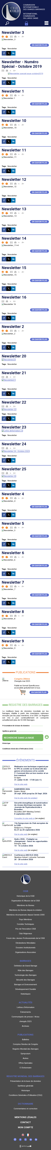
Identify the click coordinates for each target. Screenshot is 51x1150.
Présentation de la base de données (16, 726)
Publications (25, 1034)
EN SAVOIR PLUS (38, 692)
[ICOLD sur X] (25, 1140)
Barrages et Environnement (25, 984)
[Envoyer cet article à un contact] (11, 36)
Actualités (25, 1002)
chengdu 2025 (25, 1021)
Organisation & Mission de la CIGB (25, 901)
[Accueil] (28, 1136)
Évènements (25, 1012)
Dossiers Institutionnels (25, 947)
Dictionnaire (25, 1103)
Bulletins (25, 1039)
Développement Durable (25, 989)
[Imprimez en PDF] (15, 36)
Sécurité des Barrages (25, 980)
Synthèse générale (9, 731)
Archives (25, 1026)
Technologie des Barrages (26, 975)
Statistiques (25, 994)
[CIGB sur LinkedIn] (30, 1140)
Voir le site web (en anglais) (25, 798)
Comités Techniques (25, 924)
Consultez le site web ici (24, 818)
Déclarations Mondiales (25, 943)
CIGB (25, 891)
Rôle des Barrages (25, 970)
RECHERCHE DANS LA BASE (19, 737)
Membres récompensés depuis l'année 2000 (25, 915)
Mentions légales (25, 1117)
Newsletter (12, 49)
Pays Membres (25, 919)
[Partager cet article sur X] (8, 53)
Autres (25, 1058)
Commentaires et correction (25, 1109)
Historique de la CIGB (25, 896)
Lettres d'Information (25, 1007)
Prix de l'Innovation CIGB (25, 929)
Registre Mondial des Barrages (25, 1049)
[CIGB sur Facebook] (20, 1140)
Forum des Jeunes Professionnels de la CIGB (25, 938)
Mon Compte (25, 1127)
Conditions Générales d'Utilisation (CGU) (17, 749)
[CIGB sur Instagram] (15, 1140)
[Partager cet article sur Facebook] (4, 53)
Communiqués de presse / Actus (25, 1017)
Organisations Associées (25, 952)
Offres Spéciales (25, 1063)
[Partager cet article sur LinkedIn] (13, 53)
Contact (25, 1122)
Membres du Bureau (25, 905)
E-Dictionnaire (25, 1068)
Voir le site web (20, 784)
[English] (23, 1136)
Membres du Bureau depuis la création (25, 910)
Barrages (25, 961)
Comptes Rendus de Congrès (25, 1044)
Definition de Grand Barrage (25, 966)
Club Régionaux (25, 933)
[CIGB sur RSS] (36, 1140)
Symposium (25, 1054)
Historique (6, 743)
